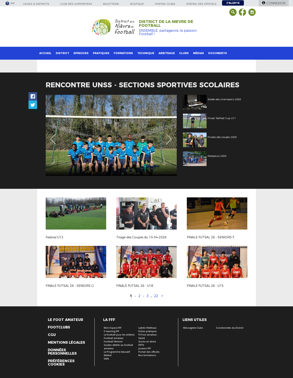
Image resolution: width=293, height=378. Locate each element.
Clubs (184, 53)
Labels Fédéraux (147, 328)
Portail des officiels (201, 4)
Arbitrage (167, 53)
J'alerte (233, 3)
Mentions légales (66, 342)
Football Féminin (113, 341)
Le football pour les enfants (119, 334)
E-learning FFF (111, 331)
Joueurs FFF (144, 348)
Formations (123, 53)
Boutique (137, 4)
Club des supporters (76, 4)
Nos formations (147, 355)
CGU (52, 335)
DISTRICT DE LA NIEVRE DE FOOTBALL (166, 23)
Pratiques (101, 53)
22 (156, 296)
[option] (111, 135)
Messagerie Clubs (193, 328)
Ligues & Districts (36, 4)
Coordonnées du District (229, 328)
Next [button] (169, 136)
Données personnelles (62, 351)
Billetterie (111, 4)
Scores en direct (147, 341)
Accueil (45, 53)
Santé (141, 338)
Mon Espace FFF (112, 328)
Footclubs (59, 327)
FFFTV (141, 345)
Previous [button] (53, 136)
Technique (145, 53)
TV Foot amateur (147, 334)
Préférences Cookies (61, 362)
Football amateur (114, 338)
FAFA (106, 358)
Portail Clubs (165, 4)
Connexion (275, 3)
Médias (198, 53)
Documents (217, 53)
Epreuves (81, 53)
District (62, 53)
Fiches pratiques (147, 331)
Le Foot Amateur (65, 320)
